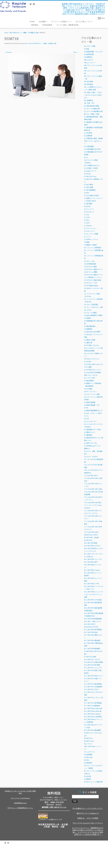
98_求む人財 (88, 757)
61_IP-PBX (87, 361)
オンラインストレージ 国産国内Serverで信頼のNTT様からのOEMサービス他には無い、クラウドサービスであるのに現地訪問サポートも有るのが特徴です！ (87, 831)
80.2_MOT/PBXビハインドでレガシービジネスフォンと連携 (93, 594)
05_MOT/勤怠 (88, 184)
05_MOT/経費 (88, 187)
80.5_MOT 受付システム (92, 621)
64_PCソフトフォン (90, 391)
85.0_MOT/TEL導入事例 (92, 665)
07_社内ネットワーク (91, 239)
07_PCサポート (89, 212)
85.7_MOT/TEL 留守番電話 (93, 703)
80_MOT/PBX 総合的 (91, 537)
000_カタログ (88, 60)
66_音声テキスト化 (90, 443)
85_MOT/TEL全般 (90, 657)
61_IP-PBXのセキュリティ (92, 370)
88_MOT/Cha (88, 738)
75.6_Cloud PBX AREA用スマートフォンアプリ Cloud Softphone (93, 505)
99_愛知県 (87, 779)
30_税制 (86, 242)
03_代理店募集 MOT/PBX (92, 149)
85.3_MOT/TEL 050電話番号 (93, 687)
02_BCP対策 (88, 133)
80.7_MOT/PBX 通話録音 (92, 640)
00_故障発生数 (89, 54)
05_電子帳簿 (88, 204)
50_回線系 (87, 318)
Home (6, 32)
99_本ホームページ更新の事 (93, 782)
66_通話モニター (89, 432)
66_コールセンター (90, 421)
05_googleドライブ (90, 171)
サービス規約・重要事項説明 (67, 25)
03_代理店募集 (89, 146)
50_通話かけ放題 (89, 340)
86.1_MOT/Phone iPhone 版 (92, 711)
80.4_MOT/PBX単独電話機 (92, 619)
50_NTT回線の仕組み (91, 285)
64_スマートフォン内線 (92, 394)
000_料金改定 (88, 84)
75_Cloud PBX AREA (91, 475)
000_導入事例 (88, 81)
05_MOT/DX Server (90, 176)
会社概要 (42, 21)
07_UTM (87, 217)
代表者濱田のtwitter (20, 803)
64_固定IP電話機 (90, 402)
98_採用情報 (88, 754)
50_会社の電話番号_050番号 (93, 315)
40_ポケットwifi (89, 261)
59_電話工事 (88, 342)
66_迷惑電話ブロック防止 (92, 429)
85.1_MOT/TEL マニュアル (93, 668)
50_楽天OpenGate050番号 (92, 332)
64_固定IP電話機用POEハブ (93, 410)
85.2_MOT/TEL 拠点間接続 (93, 684)
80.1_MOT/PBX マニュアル (93, 559)
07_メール (87, 236)
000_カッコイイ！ (90, 62)
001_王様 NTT (89, 103)
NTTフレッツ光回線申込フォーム (20, 808)
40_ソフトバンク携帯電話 (92, 247)
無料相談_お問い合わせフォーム (54, 807)
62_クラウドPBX (89, 378)
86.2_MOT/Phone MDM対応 (93, 717)
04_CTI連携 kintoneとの (92, 165)
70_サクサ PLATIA (90, 456)
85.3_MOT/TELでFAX (91, 689)
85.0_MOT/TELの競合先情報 (93, 662)
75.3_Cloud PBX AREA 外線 (93, 489)
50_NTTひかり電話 (90, 266)
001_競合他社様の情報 (91, 106)
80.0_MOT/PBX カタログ (92, 546)
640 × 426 (28, 43)
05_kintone (87, 174)
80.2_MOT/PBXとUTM (91, 583)
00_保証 (86, 49)
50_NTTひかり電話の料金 (92, 280)
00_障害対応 (88, 57)
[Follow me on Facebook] (34, 4)
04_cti (86, 157)
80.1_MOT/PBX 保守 (90, 562)
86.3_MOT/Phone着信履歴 (92, 730)
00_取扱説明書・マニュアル (93, 51)
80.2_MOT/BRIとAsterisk (92, 570)
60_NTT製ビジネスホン (92, 345)
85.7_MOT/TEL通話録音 (92, 706)
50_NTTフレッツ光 (90, 283)
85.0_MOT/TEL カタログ (92, 659)
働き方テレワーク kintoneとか (88, 813)
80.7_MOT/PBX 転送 (90, 632)
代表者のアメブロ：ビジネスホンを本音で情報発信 (20, 792)
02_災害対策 (88, 136)
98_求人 (86, 760)
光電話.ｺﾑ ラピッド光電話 (87, 818)
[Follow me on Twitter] (31, 4)
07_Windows (88, 225)
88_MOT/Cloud (89, 741)
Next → (76, 52)
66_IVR (86, 418)
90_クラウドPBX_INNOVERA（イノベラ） (92, 746)
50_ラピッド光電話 (90, 312)
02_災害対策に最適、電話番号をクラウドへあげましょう (93, 141)
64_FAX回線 (88, 389)
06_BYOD (87, 206)
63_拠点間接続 (89, 380)
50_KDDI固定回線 (90, 264)
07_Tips (86, 214)
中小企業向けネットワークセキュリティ (88, 808)
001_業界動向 (88, 100)
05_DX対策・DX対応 (91, 168)
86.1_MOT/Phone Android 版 (93, 708)
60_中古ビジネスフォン (92, 359)
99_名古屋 (87, 776)
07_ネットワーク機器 (91, 234)
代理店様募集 (47, 25)
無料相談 (34, 25)
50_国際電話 (88, 329)
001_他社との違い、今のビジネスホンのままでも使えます (93, 95)
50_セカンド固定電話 (91, 304)
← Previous (7, 52)
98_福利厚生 (88, 763)
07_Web (86, 220)
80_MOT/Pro (88, 540)
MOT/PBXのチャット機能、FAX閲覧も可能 (24, 32)
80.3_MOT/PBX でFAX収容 (93, 600)
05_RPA (86, 193)
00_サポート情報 (89, 46)
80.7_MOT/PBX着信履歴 (92, 648)
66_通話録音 (88, 435)
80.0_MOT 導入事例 (90, 543)
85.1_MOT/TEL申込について (93, 676)
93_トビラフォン (89, 752)
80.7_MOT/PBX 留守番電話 (93, 629)
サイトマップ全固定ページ (61, 21)
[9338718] (41, 76)
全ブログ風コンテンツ (84, 21)
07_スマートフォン (90, 228)
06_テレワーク (89, 209)
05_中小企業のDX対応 (91, 195)
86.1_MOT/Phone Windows (92, 714)
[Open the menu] (99, 18)
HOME (32, 21)
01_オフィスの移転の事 (92, 108)
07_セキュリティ (89, 231)
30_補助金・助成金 (90, 245)
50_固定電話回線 (89, 326)
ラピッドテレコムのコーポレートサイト (88, 823)
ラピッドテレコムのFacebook (20, 798)
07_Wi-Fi (87, 223)
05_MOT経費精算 (90, 190)
